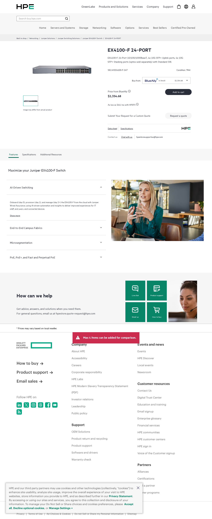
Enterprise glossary (149, 418)
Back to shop (21, 38)
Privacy (20, 513)
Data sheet (112, 128)
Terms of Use (35, 513)
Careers (76, 365)
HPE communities (148, 432)
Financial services (148, 425)
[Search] (67, 18)
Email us (135, 316)
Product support (156, 295)
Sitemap (132, 513)
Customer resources (153, 384)
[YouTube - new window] (54, 405)
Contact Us (144, 390)
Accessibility (79, 358)
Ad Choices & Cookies (59, 513)
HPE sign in (144, 446)
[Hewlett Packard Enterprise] (25, 6)
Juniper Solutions (48, 38)
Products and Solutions (113, 6)
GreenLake (88, 6)
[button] (138, 488)
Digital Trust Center (149, 397)
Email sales (27, 381)
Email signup (145, 411)
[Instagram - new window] (33, 405)
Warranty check (81, 459)
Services (137, 6)
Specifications (127, 128)
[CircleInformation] (130, 91)
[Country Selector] (186, 6)
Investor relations (82, 399)
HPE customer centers (151, 439)
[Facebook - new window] (47, 405)
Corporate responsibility (87, 372)
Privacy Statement (120, 496)
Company (153, 6)
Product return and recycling (89, 438)
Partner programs (148, 492)
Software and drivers (85, 452)
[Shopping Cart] (179, 6)
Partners (144, 465)
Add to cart (178, 91)
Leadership (78, 406)
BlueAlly (123, 91)
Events (141, 351)
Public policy (79, 413)
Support (168, 6)
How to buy (156, 316)
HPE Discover (145, 358)
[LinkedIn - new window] (19, 405)
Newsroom (144, 372)
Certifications (145, 478)
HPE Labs (77, 379)
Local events (145, 365)
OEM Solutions (81, 431)
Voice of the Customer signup (156, 453)
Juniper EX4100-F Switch (92, 38)
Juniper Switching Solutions (69, 38)
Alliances (143, 471)
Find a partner (146, 485)
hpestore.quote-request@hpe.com (75, 313)
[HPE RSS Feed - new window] (19, 412)
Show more (15, 215)
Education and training (151, 404)
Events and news (150, 344)
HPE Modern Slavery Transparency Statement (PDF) (100, 389)
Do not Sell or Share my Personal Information (99, 513)
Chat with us (126, 136)
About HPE (78, 351)
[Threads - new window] (40, 405)
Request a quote (178, 115)
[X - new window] (26, 405)
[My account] (193, 6)
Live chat (135, 295)
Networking (33, 38)
